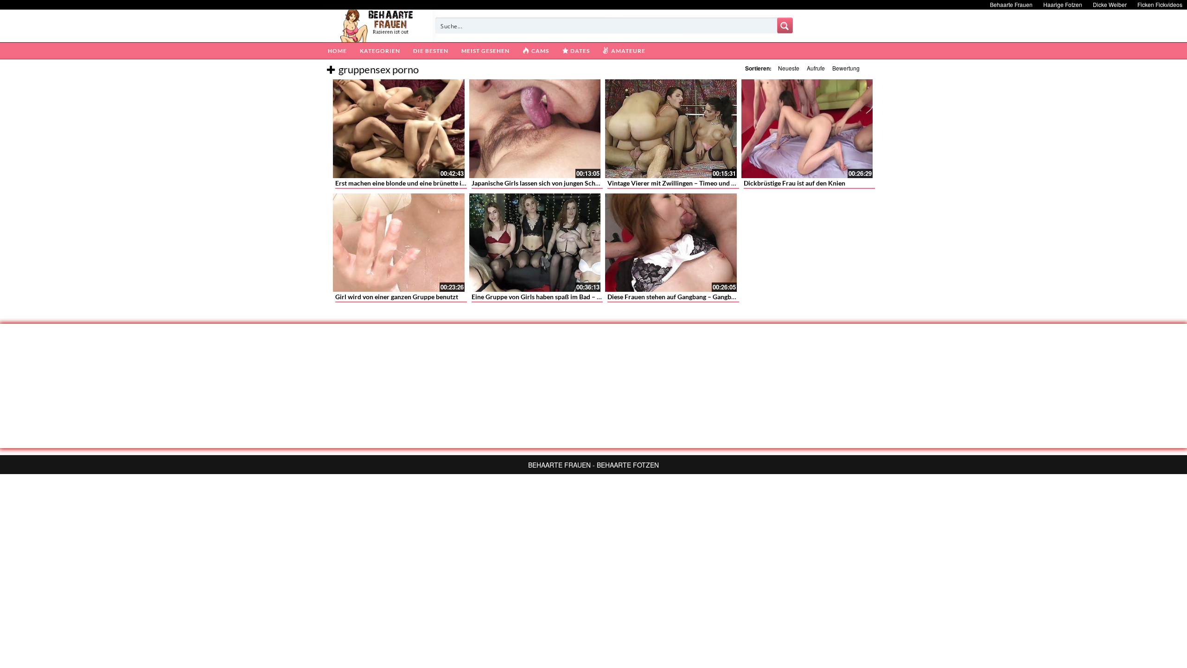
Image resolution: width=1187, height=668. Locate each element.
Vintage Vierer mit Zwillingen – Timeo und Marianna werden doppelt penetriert (721, 183)
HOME (337, 50)
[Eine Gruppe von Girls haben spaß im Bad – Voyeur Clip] (535, 242)
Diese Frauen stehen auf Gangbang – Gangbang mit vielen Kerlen (699, 297)
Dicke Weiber (1110, 4)
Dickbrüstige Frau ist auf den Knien (794, 183)
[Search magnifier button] (785, 25)
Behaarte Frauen (1011, 4)
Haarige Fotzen (1062, 4)
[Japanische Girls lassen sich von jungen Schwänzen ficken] (535, 128)
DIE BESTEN (430, 50)
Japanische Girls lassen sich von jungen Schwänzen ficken (554, 183)
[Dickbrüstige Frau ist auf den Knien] (807, 128)
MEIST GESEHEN (485, 50)
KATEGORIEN (380, 50)
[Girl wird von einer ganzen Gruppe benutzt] (399, 242)
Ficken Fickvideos (1159, 4)
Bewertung (846, 68)
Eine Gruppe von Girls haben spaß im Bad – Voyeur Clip (551, 297)
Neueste (788, 68)
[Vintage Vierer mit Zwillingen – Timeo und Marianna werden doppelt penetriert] (671, 128)
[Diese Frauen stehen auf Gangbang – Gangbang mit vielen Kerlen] (671, 242)
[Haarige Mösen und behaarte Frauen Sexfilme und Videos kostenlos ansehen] (377, 25)
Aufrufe (816, 68)
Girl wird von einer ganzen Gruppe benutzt (396, 297)
